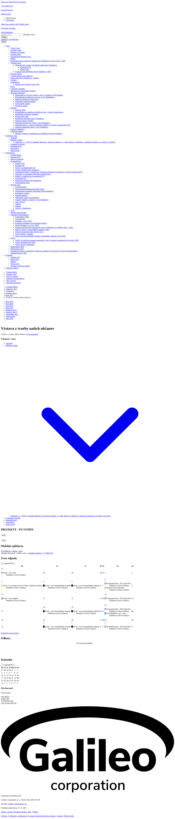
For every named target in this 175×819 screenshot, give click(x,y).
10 (2, 594)
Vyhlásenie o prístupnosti (17, 816)
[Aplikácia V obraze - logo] (11, 551)
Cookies (4, 816)
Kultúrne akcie (11, 293)
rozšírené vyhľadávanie (10, 39)
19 (72, 607)
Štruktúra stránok (20, 812)
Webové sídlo (69, 816)
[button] (6, 14)
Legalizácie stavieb (13, 518)
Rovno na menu (20, 2)
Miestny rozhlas (12, 346)
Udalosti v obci (11, 289)
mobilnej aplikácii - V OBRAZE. (40, 553)
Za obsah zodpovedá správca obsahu (41, 816)
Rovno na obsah (7, 2)
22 (105, 605)
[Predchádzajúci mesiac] (2, 563)
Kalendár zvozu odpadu (10, 633)
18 (44, 607)
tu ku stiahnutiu (32, 334)
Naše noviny (10, 524)
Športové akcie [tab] (11, 312)
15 (105, 594)
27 (2, 569)
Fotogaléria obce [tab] (12, 314)
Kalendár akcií (11, 520)
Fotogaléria (10, 522)
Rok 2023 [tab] (9, 306)
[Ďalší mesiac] (14, 563)
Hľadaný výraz (29, 35)
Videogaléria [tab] (10, 316)
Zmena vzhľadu (7, 812)
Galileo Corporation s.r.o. (17, 804)
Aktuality (9, 343)
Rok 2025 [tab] (9, 302)
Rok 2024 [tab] (9, 304)
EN (10, 20)
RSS (29, 812)
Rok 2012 (9, 295)
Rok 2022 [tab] (9, 308)
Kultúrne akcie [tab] (11, 310)
